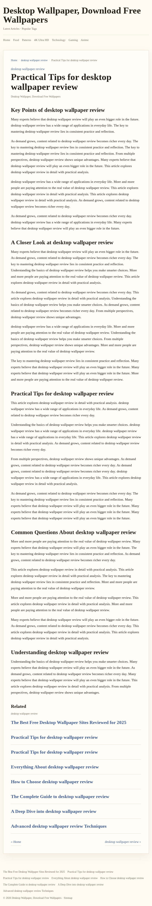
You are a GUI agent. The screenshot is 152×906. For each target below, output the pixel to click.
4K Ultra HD (41, 40)
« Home (16, 842)
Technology (59, 40)
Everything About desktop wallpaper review (55, 766)
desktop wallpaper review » (123, 842)
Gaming (73, 40)
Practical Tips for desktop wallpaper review (54, 737)
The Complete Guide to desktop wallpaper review (60, 796)
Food (16, 40)
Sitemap (68, 898)
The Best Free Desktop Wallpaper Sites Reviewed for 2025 (68, 722)
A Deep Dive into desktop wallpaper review (53, 811)
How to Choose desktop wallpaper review (52, 781)
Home (6, 40)
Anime (85, 40)
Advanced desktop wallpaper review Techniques (59, 826)
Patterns (26, 40)
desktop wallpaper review (34, 60)
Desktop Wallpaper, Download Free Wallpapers (72, 15)
